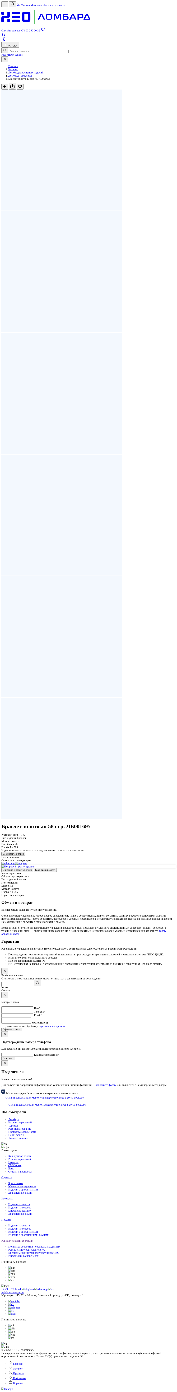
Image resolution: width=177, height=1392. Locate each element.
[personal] (3, 40)
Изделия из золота (19, 1204)
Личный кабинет (18, 1138)
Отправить (8, 1058)
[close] (4, 59)
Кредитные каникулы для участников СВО (33, 1252)
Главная (17, 1363)
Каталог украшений (20, 1122)
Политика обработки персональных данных (34, 1246)
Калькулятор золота (19, 1156)
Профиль (18, 1373)
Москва (25, 5)
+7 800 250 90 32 (31, 30)
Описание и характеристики (17, 870)
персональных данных (52, 1026)
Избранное (19, 1378)
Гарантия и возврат (45, 870)
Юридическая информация (17, 1240)
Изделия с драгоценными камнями (28, 1234)
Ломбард (13, 1119)
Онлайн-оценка (11, 30)
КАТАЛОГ (12, 45)
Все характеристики (13, 854)
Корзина (17, 1383)
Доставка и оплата (54, 5)
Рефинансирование (19, 1128)
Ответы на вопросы (20, 1171)
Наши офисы (16, 1134)
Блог (11, 1168)
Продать (6, 1219)
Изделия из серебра (19, 1207)
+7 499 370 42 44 (11, 1289)
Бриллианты (15, 1183)
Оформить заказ (11, 1029)
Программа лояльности (22, 1131)
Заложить (7, 1198)
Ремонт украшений (19, 1159)
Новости (13, 1162)
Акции (19, 54)
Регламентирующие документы (26, 1249)
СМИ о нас (14, 1165)
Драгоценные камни (20, 1192)
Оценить (6, 1177)
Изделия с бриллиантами (23, 1189)
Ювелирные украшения (22, 1186)
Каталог (18, 1368)
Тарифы (13, 1125)
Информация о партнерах (23, 1255)
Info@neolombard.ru (12, 1292)
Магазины (36, 5)
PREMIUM (8, 54)
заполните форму (106, 1084)
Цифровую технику (19, 1210)
